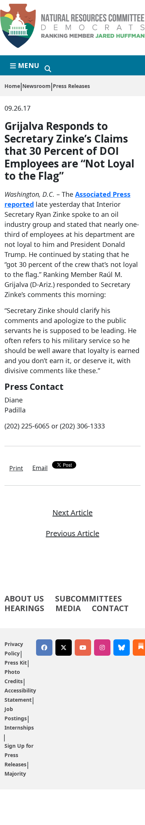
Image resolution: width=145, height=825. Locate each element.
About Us (24, 598)
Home (12, 85)
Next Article (72, 513)
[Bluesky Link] (121, 647)
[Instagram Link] (102, 647)
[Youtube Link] (83, 647)
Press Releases (71, 85)
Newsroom (36, 85)
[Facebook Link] (44, 647)
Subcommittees (88, 598)
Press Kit (15, 662)
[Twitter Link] (63, 647)
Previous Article (72, 533)
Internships (19, 727)
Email (40, 468)
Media (68, 608)
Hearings (24, 608)
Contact (110, 608)
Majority (15, 773)
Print (16, 468)
